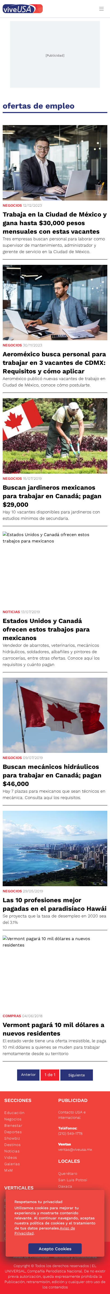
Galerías (12, 1164)
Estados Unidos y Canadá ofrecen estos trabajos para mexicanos (46, 629)
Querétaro (67, 1173)
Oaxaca (65, 1186)
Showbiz (12, 1138)
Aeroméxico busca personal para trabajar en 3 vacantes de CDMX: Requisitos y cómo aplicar (54, 362)
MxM (8, 1170)
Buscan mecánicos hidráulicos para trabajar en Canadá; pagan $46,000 (52, 775)
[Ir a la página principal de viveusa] (47, 8)
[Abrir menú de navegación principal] (102, 8)
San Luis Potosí (72, 1180)
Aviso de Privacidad (31, 1257)
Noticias (11, 612)
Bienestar (13, 1125)
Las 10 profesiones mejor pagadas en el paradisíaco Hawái (55, 904)
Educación (14, 1113)
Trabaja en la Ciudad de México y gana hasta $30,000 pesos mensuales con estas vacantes (55, 223)
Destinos (12, 1145)
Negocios (12, 205)
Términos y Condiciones (75, 1257)
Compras (12, 1016)
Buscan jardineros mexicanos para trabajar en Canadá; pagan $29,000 (52, 496)
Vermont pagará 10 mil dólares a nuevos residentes (53, 1029)
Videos (10, 1157)
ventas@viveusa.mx (75, 1149)
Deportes (13, 1132)
